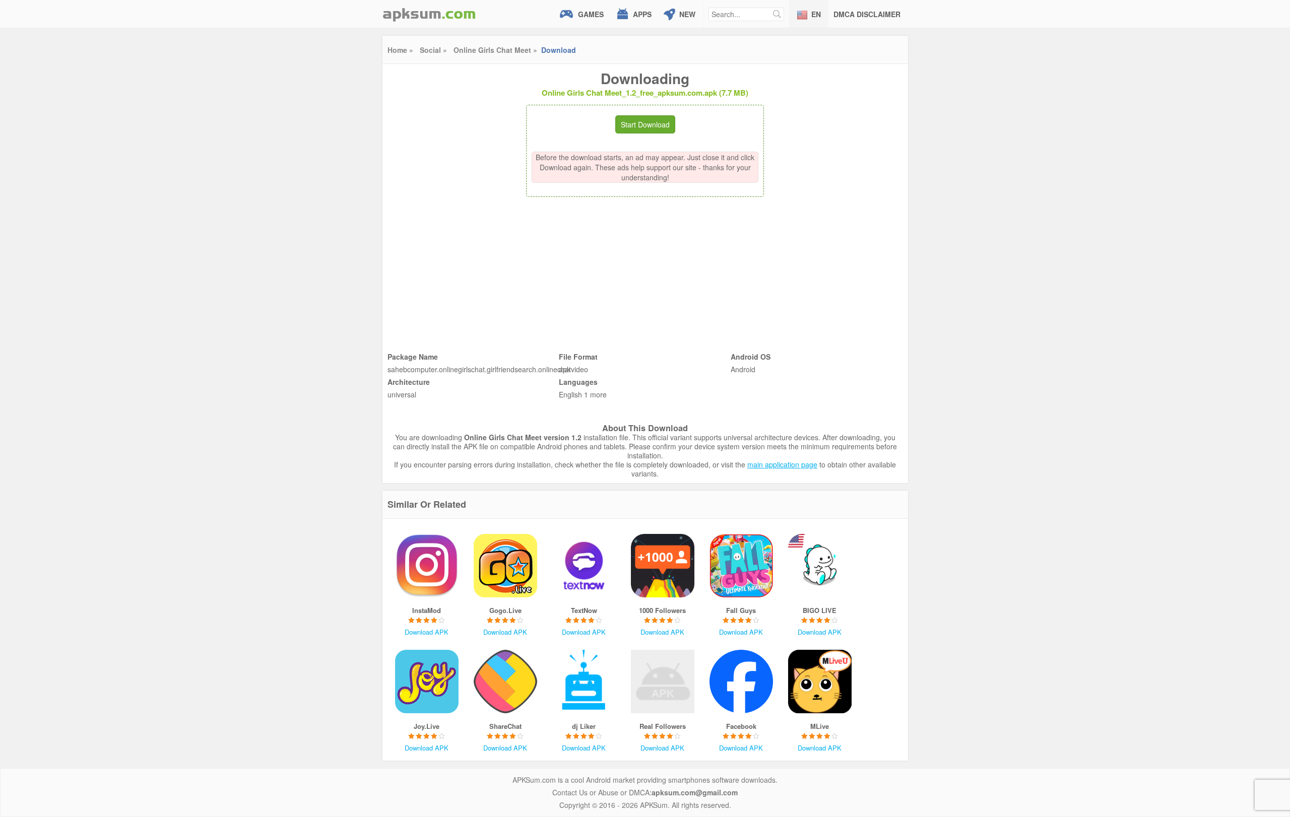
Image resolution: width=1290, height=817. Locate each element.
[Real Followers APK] (662, 681)
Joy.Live (426, 726)
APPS (642, 14)
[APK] (429, 14)
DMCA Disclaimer (866, 14)
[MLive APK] (820, 681)
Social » (433, 50)
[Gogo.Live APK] (505, 565)
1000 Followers (662, 610)
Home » (400, 50)
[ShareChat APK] (505, 681)
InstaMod (426, 610)
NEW (687, 14)
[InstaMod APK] (427, 565)
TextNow (584, 610)
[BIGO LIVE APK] (820, 565)
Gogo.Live (505, 610)
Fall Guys (741, 610)
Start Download (645, 124)
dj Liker (584, 726)
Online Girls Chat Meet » (495, 50)
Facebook (741, 726)
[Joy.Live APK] (427, 681)
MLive (819, 726)
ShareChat (505, 726)
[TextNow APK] (584, 565)
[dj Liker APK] (584, 681)
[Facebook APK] (741, 681)
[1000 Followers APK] (662, 565)
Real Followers (662, 726)
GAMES (591, 14)
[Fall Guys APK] (741, 565)
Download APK (426, 632)
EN (816, 14)
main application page (782, 464)
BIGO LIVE (819, 610)
